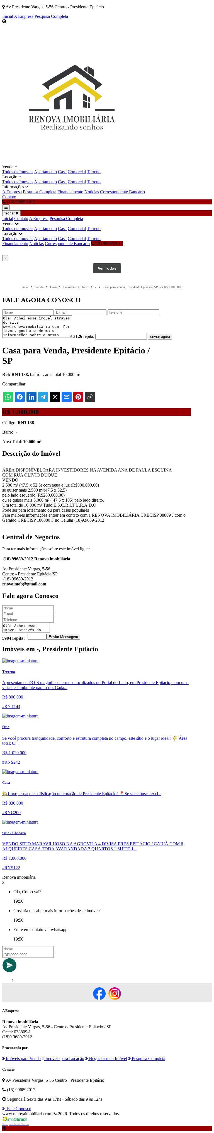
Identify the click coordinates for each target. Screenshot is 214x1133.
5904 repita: (13, 638)
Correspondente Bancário (122, 191)
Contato (9, 196)
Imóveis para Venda (23, 1058)
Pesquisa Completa (51, 16)
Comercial (77, 171)
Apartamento (45, 171)
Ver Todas (107, 268)
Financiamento (70, 191)
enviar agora (160, 336)
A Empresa (23, 16)
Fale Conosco (18, 1108)
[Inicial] (72, 161)
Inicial (7, 16)
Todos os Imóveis (17, 171)
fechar (10, 213)
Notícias (91, 191)
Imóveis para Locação (64, 1058)
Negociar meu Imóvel (107, 1058)
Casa (62, 171)
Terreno (94, 171)
